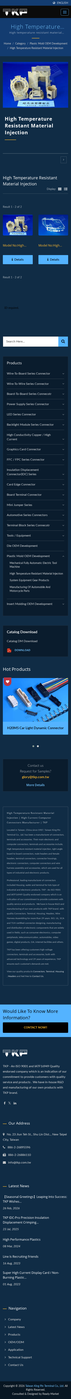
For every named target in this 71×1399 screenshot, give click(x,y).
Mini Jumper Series (19, 505)
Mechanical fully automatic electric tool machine (33, 565)
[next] (64, 159)
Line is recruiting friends (20, 1256)
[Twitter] (9, 1103)
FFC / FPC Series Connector (25, 459)
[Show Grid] (59, 189)
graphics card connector (24, 449)
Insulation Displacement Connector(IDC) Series (23, 472)
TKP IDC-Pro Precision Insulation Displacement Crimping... (26, 1220)
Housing (59, 971)
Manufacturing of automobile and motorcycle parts (30, 589)
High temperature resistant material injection (36, 48)
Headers (12, 976)
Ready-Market (50, 1394)
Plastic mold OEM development (48, 43)
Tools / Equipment (19, 535)
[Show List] (65, 189)
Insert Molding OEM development (29, 603)
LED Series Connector (21, 414)
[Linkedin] (15, 1103)
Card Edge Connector (21, 484)
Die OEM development (22, 545)
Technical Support (20, 1357)
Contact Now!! (35, 1027)
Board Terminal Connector (24, 494)
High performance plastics (22, 1239)
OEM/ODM (16, 1342)
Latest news (16, 1327)
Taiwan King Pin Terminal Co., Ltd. (44, 1386)
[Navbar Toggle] (65, 12)
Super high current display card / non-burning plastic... (31, 1275)
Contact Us (37, 976)
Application (15, 1349)
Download (22, 650)
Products (14, 1334)
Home (7, 43)
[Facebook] (4, 1103)
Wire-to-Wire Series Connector (28, 383)
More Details (35, 785)
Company (14, 1319)
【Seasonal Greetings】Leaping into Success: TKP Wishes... (35, 1199)
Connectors (39, 971)
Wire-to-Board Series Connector (28, 373)
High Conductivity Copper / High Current (29, 437)
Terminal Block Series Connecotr (28, 525)
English (62, 3)
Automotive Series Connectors (27, 515)
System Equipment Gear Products (29, 580)
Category (20, 43)
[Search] (63, 342)
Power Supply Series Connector (28, 404)
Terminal (50, 971)
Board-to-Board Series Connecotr (29, 393)
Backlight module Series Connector (30, 424)
